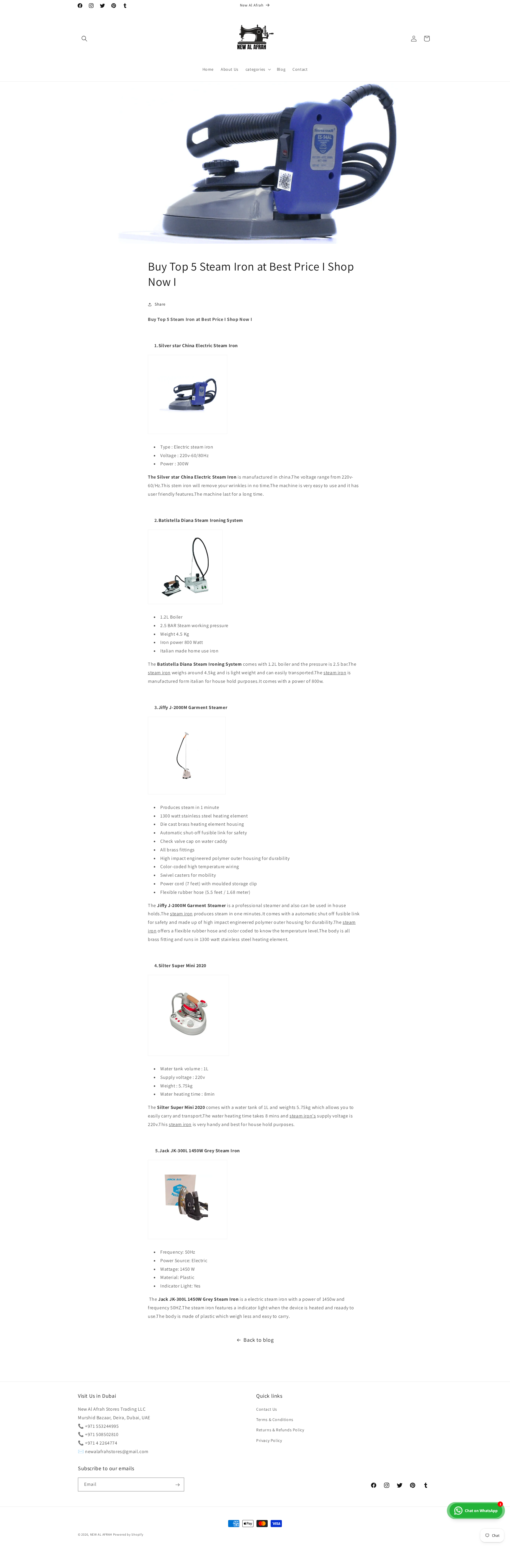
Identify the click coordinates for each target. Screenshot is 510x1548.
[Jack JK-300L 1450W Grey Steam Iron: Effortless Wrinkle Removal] (187, 1239)
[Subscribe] (177, 1485)
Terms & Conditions (274, 1419)
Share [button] (160, 304)
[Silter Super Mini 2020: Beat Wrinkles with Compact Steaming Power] (188, 1055)
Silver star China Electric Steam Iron (198, 345)
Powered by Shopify (128, 1534)
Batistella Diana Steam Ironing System (200, 520)
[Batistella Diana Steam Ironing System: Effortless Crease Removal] (185, 604)
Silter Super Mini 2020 (182, 965)
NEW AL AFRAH (101, 1534)
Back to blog (258, 1339)
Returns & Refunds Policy (280, 1430)
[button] (84, 38)
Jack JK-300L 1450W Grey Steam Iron (199, 1151)
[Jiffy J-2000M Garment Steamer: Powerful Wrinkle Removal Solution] (187, 794)
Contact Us (266, 1409)
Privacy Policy (269, 1440)
